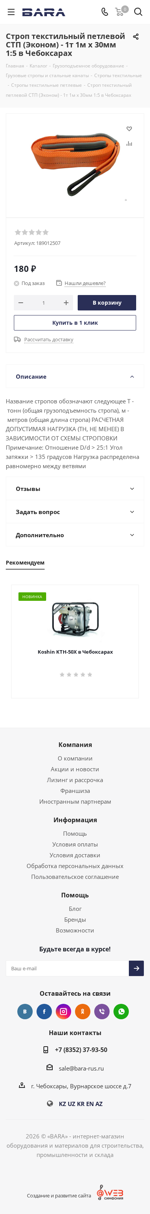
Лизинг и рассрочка (75, 780)
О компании (75, 758)
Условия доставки (75, 855)
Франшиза (75, 790)
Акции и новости (75, 769)
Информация (75, 820)
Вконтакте (25, 1011)
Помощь (75, 833)
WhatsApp (121, 1011)
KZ (62, 1104)
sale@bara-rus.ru (81, 1068)
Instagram (63, 1011)
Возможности (75, 930)
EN (90, 1104)
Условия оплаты (75, 844)
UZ (71, 1104)
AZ (99, 1104)
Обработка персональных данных (75, 866)
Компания (75, 744)
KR (81, 1104)
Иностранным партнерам (75, 801)
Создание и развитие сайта (59, 1195)
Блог (75, 908)
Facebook (44, 1011)
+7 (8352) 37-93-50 (81, 1049)
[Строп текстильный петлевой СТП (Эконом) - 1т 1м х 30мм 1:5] (75, 162)
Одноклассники (82, 1011)
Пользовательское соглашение (75, 876)
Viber (102, 1011)
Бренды (75, 919)
